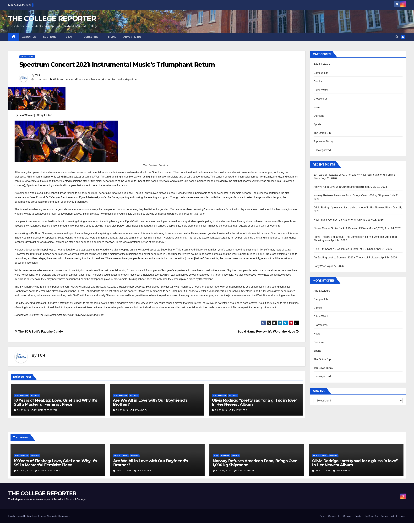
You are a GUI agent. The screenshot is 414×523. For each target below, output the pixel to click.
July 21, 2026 (25, 471)
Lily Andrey (140, 410)
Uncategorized (322, 150)
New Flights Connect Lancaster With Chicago (340, 219)
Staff (70, 36)
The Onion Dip (322, 133)
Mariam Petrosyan (45, 410)
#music (106, 79)
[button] (397, 36)
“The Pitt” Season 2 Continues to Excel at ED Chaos (344, 249)
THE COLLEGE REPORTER (52, 18)
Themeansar (64, 516)
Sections (50, 36)
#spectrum (131, 79)
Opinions (35, 395)
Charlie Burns (245, 471)
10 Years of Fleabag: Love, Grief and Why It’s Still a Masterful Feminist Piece (55, 402)
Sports (317, 124)
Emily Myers (239, 410)
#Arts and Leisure (63, 79)
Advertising (132, 36)
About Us (29, 36)
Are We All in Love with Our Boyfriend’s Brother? (150, 402)
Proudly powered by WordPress (23, 516)
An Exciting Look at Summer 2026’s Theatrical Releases (347, 257)
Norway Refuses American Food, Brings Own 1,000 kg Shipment (352, 195)
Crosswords (321, 98)
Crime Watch (321, 90)
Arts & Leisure (27, 57)
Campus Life (321, 73)
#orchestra (118, 79)
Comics (318, 81)
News (317, 107)
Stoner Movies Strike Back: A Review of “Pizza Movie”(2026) (349, 228)
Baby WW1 (320, 266)
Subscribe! (91, 36)
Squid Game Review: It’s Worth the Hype (267, 331)
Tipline (111, 36)
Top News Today (323, 141)
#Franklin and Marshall (88, 79)
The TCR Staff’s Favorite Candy (40, 331)
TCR (37, 75)
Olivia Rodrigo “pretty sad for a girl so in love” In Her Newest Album (254, 402)
